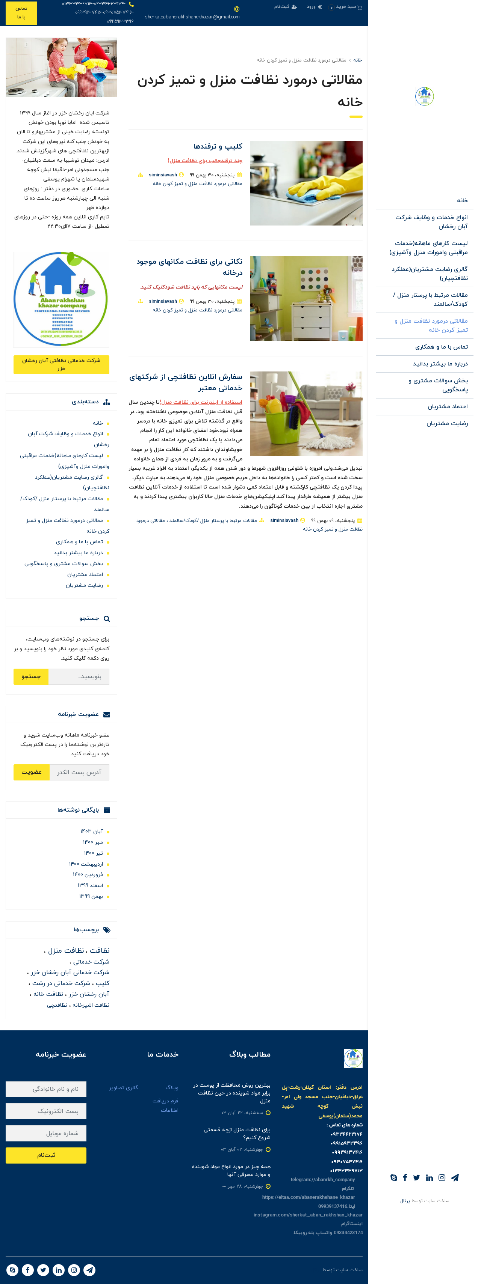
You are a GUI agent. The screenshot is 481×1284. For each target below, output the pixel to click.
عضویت (31, 772)
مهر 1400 (93, 842)
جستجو (31, 676)
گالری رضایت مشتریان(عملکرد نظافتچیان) (430, 274)
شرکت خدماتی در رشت (60, 983)
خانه (462, 201)
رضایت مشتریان (447, 423)
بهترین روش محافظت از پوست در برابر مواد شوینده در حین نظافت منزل (232, 1093)
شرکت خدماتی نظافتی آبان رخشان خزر (61, 364)
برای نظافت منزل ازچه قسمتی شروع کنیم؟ (237, 1133)
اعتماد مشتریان (448, 407)
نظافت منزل (65, 951)
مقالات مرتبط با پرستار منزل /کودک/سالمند (430, 299)
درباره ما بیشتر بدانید (440, 364)
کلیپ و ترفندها (217, 146)
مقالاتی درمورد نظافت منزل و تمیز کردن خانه (431, 325)
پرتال (405, 1201)
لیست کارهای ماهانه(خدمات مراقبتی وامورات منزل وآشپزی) (428, 248)
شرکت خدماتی (90, 962)
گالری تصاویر (123, 1088)
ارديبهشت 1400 (86, 864)
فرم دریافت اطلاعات (165, 1106)
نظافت (98, 951)
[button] (345, 7)
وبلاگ (172, 1088)
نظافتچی (57, 1005)
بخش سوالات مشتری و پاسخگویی (438, 385)
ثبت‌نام (282, 6)
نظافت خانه (47, 994)
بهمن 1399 (91, 896)
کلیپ (101, 983)
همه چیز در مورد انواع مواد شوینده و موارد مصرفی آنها (231, 1170)
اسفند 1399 (90, 885)
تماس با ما (21, 13)
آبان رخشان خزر (88, 994)
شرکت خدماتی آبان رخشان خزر (69, 972)
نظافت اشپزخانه (90, 1005)
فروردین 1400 (88, 874)
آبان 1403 (91, 831)
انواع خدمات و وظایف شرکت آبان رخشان (431, 222)
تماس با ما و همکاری (441, 347)
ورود (312, 6)
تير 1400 (93, 853)
